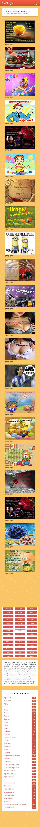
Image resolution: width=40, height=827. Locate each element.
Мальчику (7, 743)
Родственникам (9, 737)
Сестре (6, 740)
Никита (8, 641)
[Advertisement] (20, 590)
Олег (32, 641)
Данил (32, 623)
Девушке (7, 719)
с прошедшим (9, 792)
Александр (8, 608)
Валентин (20, 616)
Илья (31, 630)
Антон (32, 608)
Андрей (20, 608)
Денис (8, 627)
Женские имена (9, 771)
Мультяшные (8, 777)
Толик (20, 652)
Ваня (8, 619)
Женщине (7, 701)
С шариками (8, 798)
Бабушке (7, 731)
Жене (6, 707)
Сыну (6, 710)
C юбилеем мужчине (11, 768)
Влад (8, 623)
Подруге (7, 752)
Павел (8, 645)
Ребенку (7, 758)
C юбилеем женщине (11, 765)
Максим (20, 638)
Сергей (8, 649)
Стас (32, 649)
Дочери (7, 713)
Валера (32, 616)
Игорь (20, 630)
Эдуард (32, 652)
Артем (8, 612)
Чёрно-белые (9, 789)
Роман (20, 645)
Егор (32, 627)
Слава (20, 649)
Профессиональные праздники (15, 804)
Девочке (7, 746)
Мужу (6, 704)
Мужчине (7, 698)
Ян (20, 656)
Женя (8, 630)
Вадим (8, 616)
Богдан (32, 612)
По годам (7, 762)
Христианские (9, 795)
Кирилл (8, 634)
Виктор (20, 619)
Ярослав (32, 656)
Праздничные (9, 807)
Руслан (32, 645)
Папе (6, 725)
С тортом (7, 801)
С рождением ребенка (12, 755)
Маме (6, 722)
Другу (6, 749)
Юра (8, 656)
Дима (20, 627)
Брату (6, 728)
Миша (32, 638)
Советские (7, 786)
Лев (32, 634)
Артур (20, 612)
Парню (6, 716)
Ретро (6, 780)
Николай (20, 641)
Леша (8, 638)
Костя (20, 634)
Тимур (8, 652)
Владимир (20, 623)
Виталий (32, 619)
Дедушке (7, 734)
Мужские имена (9, 774)
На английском (9, 783)
